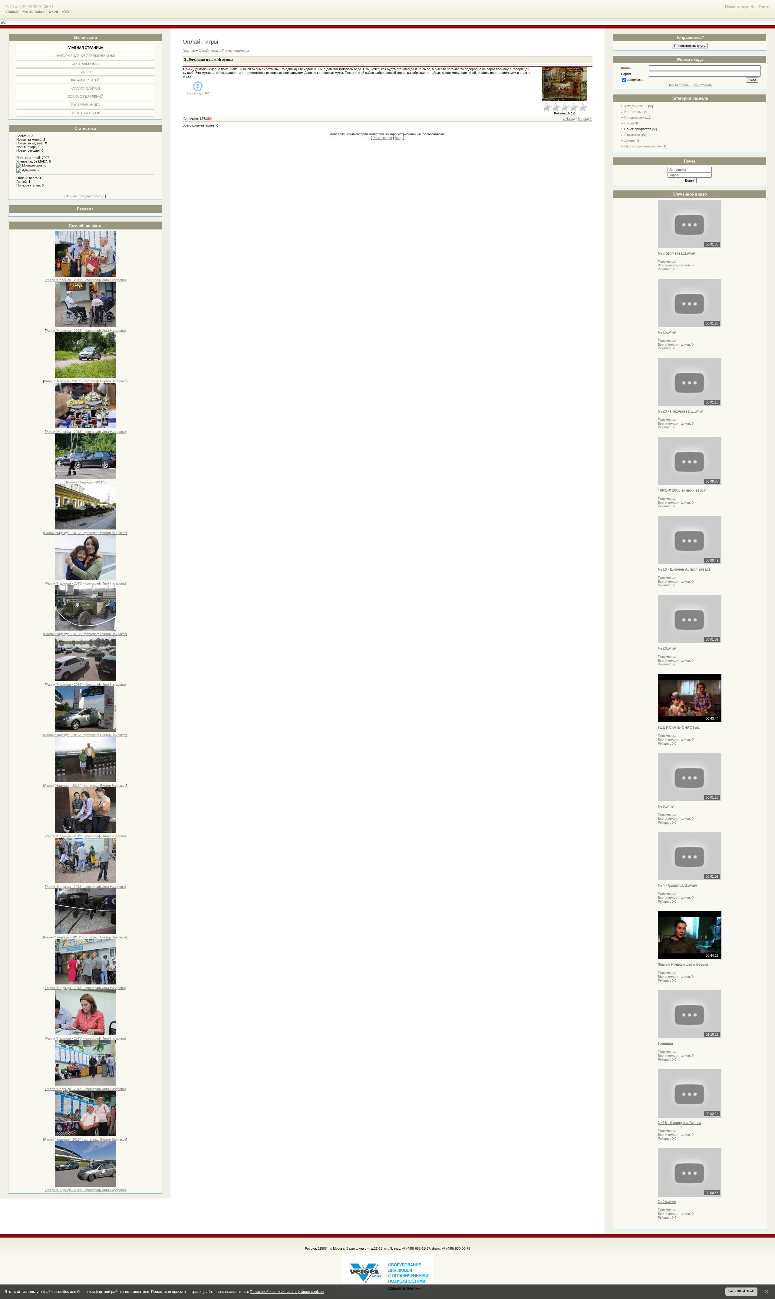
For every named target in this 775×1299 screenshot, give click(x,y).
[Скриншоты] (564, 84)
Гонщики (665, 1043)
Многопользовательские (643, 146)
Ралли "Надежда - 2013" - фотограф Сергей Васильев (85, 381)
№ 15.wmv (667, 332)
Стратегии (632, 135)
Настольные (633, 112)
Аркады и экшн (635, 106)
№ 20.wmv (667, 648)
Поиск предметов (637, 129)
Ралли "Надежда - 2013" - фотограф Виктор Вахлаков (85, 533)
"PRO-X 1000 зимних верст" (682, 490)
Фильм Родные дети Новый (683, 964)
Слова (629, 123)
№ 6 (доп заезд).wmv (676, 253)
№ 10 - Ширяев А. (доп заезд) (684, 569)
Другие (629, 140)
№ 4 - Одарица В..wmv (677, 885)
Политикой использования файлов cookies (287, 1292)
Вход (53, 11)
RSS (65, 11)
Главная (12, 11)
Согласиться (741, 1291)
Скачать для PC (197, 93)
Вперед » (585, 118)
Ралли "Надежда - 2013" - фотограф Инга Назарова (85, 280)
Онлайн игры (209, 50)
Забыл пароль (679, 85)
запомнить (635, 79)
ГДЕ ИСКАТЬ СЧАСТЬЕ (679, 727)
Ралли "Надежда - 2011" (85, 482)
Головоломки (634, 117)
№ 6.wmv (666, 806)
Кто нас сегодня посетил (85, 196)
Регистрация (34, 11)
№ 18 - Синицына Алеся (679, 1123)
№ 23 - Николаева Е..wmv (680, 411)
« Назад (569, 118)
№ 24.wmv (667, 1202)
